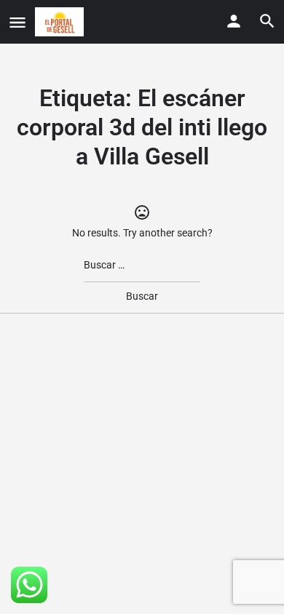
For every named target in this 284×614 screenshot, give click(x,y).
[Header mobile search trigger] (267, 21)
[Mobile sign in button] (233, 21)
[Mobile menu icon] (17, 22)
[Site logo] (61, 21)
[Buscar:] (142, 265)
